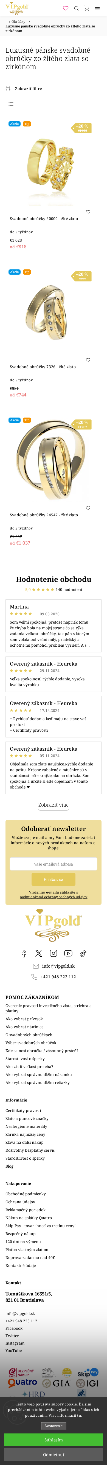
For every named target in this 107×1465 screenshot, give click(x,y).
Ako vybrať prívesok (24, 1018)
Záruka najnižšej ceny (25, 1134)
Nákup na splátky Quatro (28, 1217)
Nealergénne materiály (26, 1126)
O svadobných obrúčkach (28, 1034)
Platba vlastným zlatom (26, 1249)
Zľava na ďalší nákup (24, 1142)
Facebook (24, 953)
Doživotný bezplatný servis (30, 1150)
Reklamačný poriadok (25, 1209)
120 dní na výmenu (23, 1241)
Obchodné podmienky (25, 1193)
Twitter (12, 1335)
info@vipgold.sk (58, 966)
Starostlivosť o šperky (25, 1058)
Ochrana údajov (20, 1201)
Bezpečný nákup (20, 1233)
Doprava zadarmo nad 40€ (30, 1257)
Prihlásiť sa (53, 879)
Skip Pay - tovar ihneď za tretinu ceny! (40, 1225)
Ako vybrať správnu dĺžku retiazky (37, 1082)
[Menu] (97, 8)
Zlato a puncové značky (27, 1118)
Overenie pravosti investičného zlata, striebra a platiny (48, 1008)
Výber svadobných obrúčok (30, 1042)
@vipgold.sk (83, 953)
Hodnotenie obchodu (53, 579)
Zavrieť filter (23, 88)
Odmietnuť (53, 1454)
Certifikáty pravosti (23, 1110)
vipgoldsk (39, 953)
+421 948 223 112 (58, 977)
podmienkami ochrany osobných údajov (54, 897)
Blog (9, 1166)
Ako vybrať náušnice (24, 1026)
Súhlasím (53, 1440)
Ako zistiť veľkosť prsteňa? (29, 1066)
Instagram (53, 953)
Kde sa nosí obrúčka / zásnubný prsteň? (41, 1050)
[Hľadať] (76, 8)
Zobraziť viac (53, 804)
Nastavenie (54, 1426)
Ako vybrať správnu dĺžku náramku (38, 1074)
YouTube (68, 953)
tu (79, 1415)
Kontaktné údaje (20, 1265)
